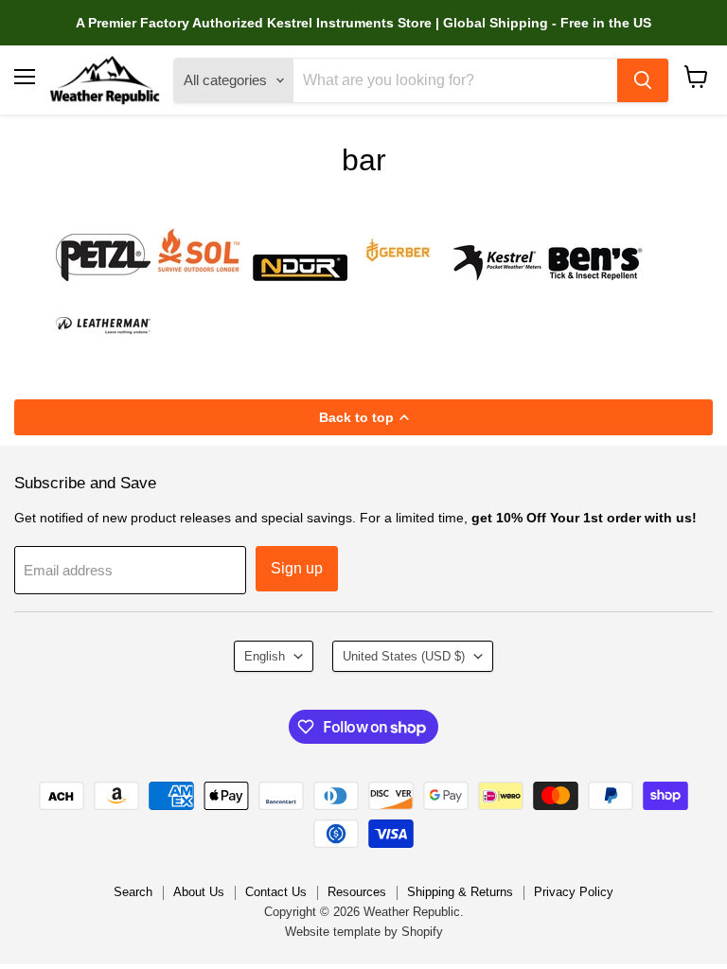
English (264, 656)
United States (404, 656)
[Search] (642, 80)
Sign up (297, 568)
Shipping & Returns (460, 892)
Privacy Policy (573, 892)
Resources (357, 892)
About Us (198, 892)
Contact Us (276, 892)
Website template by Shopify (364, 932)
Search (133, 892)
